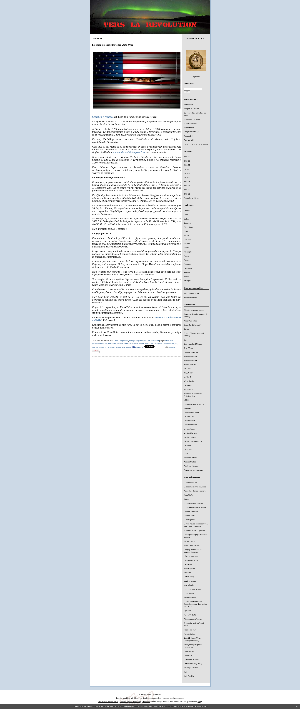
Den (185, 340)
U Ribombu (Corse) (191, 660)
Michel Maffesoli (190, 597)
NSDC (186, 400)
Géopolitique (188, 227)
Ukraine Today (189, 429)
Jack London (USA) (191, 293)
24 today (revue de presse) (194, 310)
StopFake (187, 408)
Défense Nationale (191, 511)
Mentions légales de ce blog (130, 702)
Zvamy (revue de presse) (193, 470)
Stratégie (187, 281)
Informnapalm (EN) (191, 356)
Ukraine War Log (190, 433)
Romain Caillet (189, 634)
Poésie (186, 256)
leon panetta (120, 347)
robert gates (110, 347)
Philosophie (188, 252)
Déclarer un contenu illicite (108, 702)
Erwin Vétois (188, 348)
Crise (186, 215)
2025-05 (187, 182)
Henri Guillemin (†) (191, 560)
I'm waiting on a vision (192, 119)
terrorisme (112, 343)
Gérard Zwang (189, 541)
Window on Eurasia (191, 466)
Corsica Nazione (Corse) (193, 503)
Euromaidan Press (191, 352)
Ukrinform (187, 445)
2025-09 (187, 173)
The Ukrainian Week (191, 412)
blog (199, 702)
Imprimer (172, 347)
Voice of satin (189, 128)
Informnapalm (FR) (191, 360)
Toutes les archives (191, 198)
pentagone (158, 343)
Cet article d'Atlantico (103, 117)
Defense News (189, 515)
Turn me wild (188, 140)
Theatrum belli (189, 651)
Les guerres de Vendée (192, 589)
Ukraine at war (189, 421)
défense (135, 343)
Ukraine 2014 (189, 416)
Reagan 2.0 (188, 136)
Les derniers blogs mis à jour (127, 698)
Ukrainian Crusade (191, 437)
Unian (186, 454)
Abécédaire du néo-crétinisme (195, 491)
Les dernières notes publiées (150, 698)
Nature (186, 248)
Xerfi (185, 672)
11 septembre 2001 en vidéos (195, 487)
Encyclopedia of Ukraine (193, 344)
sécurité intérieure (124, 343)
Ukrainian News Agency (193, 441)
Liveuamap (188, 385)
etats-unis (169, 341)
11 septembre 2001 (191, 483)
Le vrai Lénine (189, 585)
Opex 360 (187, 611)
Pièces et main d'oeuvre (193, 619)
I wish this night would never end (196, 144)
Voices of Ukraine (190, 458)
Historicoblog (189, 577)
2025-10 (187, 169)
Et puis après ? (189, 520)
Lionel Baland (189, 593)
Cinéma (187, 211)
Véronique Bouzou (191, 668)
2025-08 (187, 177)
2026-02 (187, 161)
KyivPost (187, 369)
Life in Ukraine (189, 381)
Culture (186, 219)
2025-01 (187, 194)
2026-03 (187, 157)
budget (141, 343)
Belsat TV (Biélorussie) (192, 325)
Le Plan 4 (187, 377)
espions (102, 347)
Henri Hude (188, 564)
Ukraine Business (190, 425)
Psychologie (188, 268)
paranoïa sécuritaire (99, 343)
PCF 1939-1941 (190, 615)
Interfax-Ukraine (190, 365)
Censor (186, 329)
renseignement (168, 343)
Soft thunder (188, 105)
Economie (187, 223)
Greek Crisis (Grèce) (192, 545)
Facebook (139, 347)
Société (186, 276)
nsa (93, 347)
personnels (149, 343)
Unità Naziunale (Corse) (193, 664)
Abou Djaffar (188, 495)
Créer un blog (144, 694)
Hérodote (187, 573)
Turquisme (188, 655)
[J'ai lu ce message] (297, 706)
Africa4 (186, 499)
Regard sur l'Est (190, 630)
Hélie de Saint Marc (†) (192, 556)
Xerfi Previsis (189, 676)
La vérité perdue (190, 581)
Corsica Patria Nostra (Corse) (195, 507)
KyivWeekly (188, 373)
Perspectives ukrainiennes (194, 404)
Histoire (187, 231)
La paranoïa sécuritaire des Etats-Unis (112, 45)
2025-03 (187, 186)
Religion (187, 272)
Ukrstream (188, 449)
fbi (97, 347)
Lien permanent (153, 341)
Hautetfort (157, 694)
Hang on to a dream (191, 109)
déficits (128, 347)
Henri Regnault (189, 569)
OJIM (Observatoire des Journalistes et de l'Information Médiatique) (195, 604)
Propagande (188, 264)
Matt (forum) (188, 389)
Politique (187, 260)
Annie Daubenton (190, 321)
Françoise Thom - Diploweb (194, 530)
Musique (187, 244)
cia (176, 343)
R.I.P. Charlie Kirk (190, 124)
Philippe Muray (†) (191, 297)
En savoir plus (201, 706)
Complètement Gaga (191, 132)
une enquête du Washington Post (129, 152)
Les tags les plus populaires (173, 698)
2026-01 (187, 165)
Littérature (187, 239)
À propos (196, 77)
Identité (186, 235)
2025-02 (187, 190)
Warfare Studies (190, 462)
